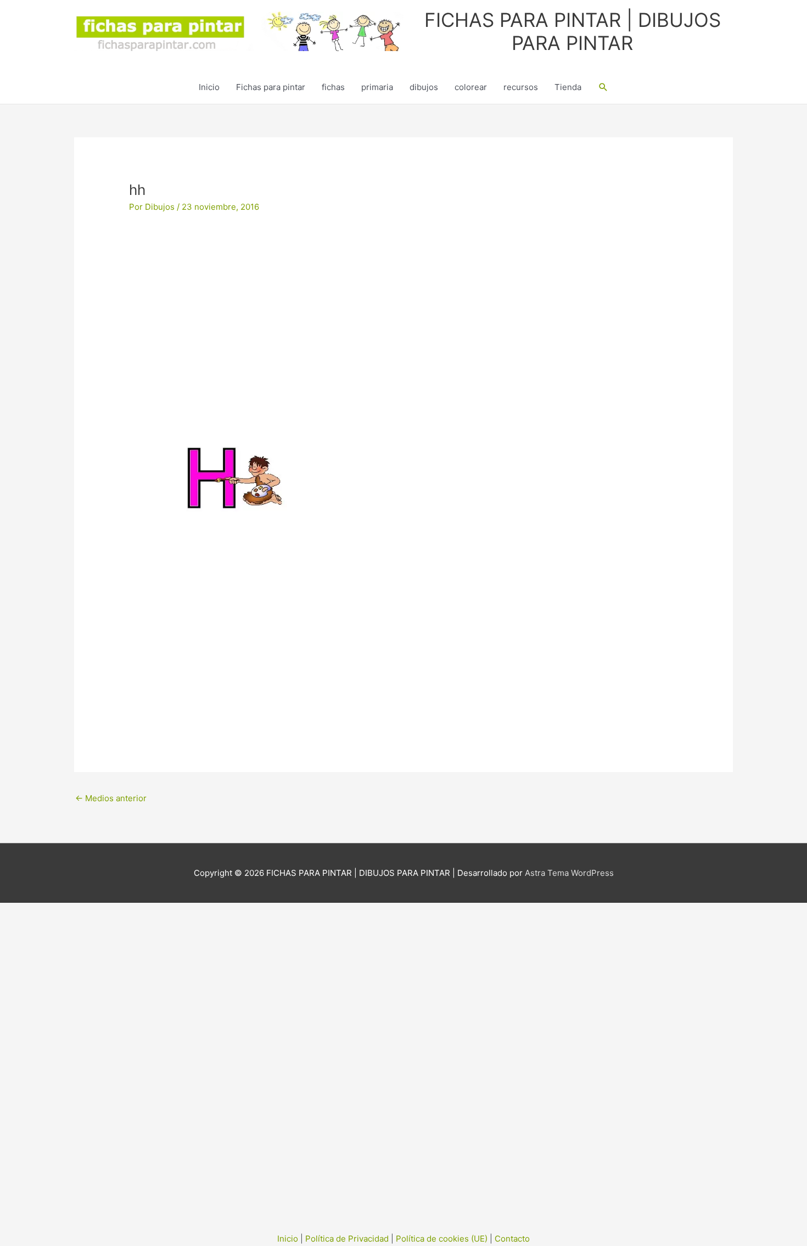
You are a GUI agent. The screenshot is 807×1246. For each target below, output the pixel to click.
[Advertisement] (403, 311)
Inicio (209, 87)
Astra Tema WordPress (569, 873)
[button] (603, 87)
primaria (377, 87)
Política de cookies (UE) (441, 1238)
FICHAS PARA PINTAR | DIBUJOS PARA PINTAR (572, 31)
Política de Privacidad (347, 1238)
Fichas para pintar (270, 87)
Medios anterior (111, 798)
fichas (333, 87)
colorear (471, 87)
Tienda (567, 87)
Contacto (512, 1238)
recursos (520, 87)
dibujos (424, 87)
